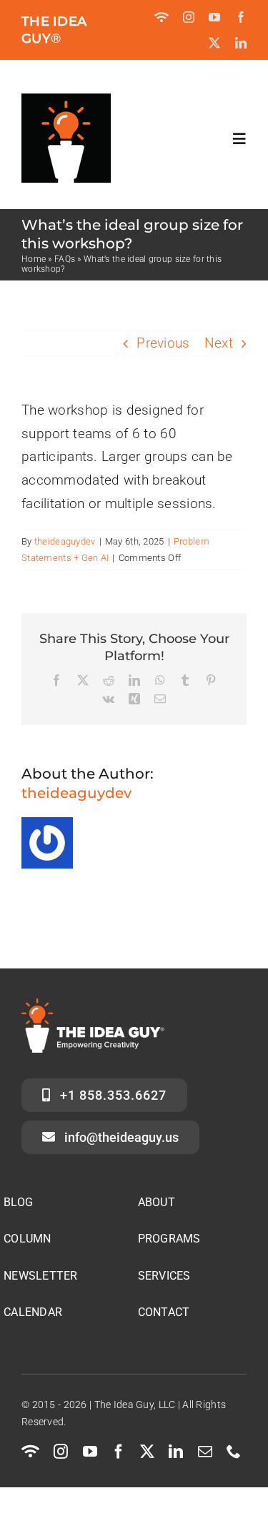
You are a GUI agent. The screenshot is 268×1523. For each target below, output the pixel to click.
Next (218, 343)
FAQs (64, 259)
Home (33, 259)
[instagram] (188, 17)
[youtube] (214, 17)
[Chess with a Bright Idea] (66, 100)
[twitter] (214, 43)
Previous (163, 343)
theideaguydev (65, 541)
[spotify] (161, 17)
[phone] (234, 1451)
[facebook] (241, 17)
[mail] (205, 1451)
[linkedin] (241, 43)
